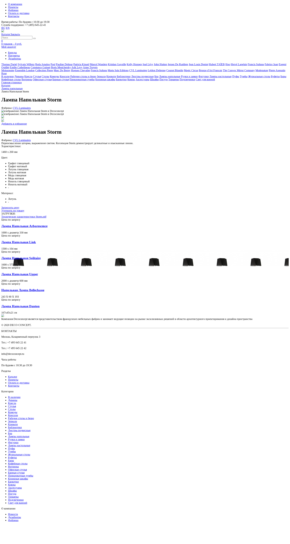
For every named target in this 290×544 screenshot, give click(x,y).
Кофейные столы (11, 79)
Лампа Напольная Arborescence (24, 226)
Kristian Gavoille (117, 64)
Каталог (12, 376)
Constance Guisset (40, 67)
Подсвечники (187, 79)
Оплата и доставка (18, 13)
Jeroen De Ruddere (178, 64)
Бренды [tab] (12, 52)
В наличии (7, 76)
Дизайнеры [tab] (14, 58)
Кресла (28, 76)
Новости (13, 514)
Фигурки (203, 76)
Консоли (65, 76)
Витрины (26, 79)
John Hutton (160, 64)
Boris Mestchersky (61, 67)
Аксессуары (142, 79)
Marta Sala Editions (118, 70)
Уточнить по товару (12, 210)
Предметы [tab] (14, 55)
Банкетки (121, 79)
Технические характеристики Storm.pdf (23, 216)
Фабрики (13, 10)
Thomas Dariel (9, 64)
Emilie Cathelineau (20, 67)
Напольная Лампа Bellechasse (22, 290)
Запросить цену (10, 207)
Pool (53, 64)
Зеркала (101, 76)
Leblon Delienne (157, 70)
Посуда (163, 79)
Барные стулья (60, 79)
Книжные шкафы (105, 79)
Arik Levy (76, 67)
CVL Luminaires (138, 70)
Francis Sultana (256, 64)
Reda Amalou (42, 64)
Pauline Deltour (64, 64)
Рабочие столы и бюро (83, 76)
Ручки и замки (189, 76)
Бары (283, 76)
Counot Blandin (174, 70)
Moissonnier (7, 70)
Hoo (227, 64)
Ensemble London (25, 70)
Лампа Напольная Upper (19, 274)
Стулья (37, 76)
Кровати (111, 76)
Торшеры (173, 79)
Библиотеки (124, 76)
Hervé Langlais (239, 64)
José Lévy (147, 64)
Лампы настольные (220, 76)
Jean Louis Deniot (198, 64)
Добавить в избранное (14, 123)
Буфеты (275, 76)
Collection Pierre (44, 70)
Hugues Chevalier (80, 70)
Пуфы (235, 76)
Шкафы (154, 79)
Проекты (13, 7)
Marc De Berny (62, 70)
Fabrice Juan (271, 64)
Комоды (54, 76)
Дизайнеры (14, 517)
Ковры (131, 79)
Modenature (261, 70)
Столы (45, 76)
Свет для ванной (205, 79)
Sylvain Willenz (26, 64)
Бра (156, 76)
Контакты (13, 16)
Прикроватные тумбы (82, 79)
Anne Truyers (90, 67)
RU (3, 28)
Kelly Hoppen (134, 64)
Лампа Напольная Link (18, 242)
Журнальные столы (259, 76)
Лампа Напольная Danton (20, 306)
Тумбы (244, 76)
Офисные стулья (42, 79)
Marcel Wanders (98, 64)
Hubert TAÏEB (217, 64)
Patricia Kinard (81, 64)
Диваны (19, 76)
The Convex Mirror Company (239, 70)
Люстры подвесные (142, 76)
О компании (15, 4)
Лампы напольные (169, 76)
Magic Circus (191, 70)
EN (8, 28)
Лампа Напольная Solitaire (21, 258)
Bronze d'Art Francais (210, 70)
